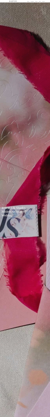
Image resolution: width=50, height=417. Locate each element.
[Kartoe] (13, 0)
